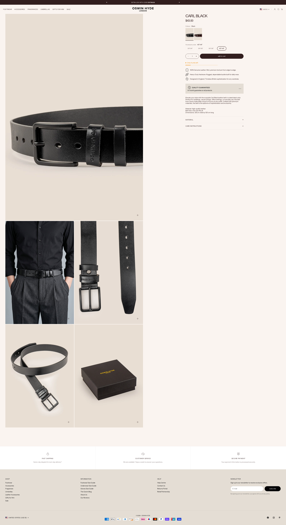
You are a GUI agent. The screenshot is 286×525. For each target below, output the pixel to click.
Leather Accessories (12, 495)
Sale (68, 9)
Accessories (9, 486)
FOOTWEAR (7, 9)
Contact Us (161, 486)
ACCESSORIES (19, 9)
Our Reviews (85, 498)
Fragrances (9, 489)
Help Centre (161, 483)
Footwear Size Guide (88, 483)
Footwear (8, 483)
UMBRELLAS (45, 9)
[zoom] (137, 215)
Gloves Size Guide (87, 489)
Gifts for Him (58, 9)
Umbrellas (9, 492)
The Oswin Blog (86, 492)
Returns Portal (162, 489)
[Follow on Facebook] (268, 517)
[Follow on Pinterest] (279, 517)
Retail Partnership (163, 492)
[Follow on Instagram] (274, 517)
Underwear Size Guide (88, 486)
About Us (84, 495)
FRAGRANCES (33, 9)
